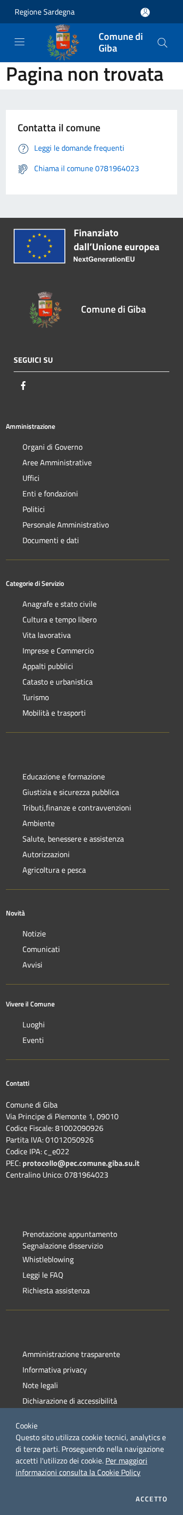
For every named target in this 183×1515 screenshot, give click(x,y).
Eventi (33, 1040)
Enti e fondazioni (50, 493)
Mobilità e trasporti (54, 713)
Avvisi (32, 964)
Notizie (34, 933)
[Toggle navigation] (19, 42)
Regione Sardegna (45, 12)
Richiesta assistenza (56, 1290)
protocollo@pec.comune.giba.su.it (81, 1163)
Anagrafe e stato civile (59, 604)
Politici (33, 509)
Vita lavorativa (46, 635)
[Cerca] (162, 43)
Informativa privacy (54, 1369)
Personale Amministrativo (65, 524)
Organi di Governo (52, 447)
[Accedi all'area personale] (145, 12)
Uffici (31, 478)
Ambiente (38, 823)
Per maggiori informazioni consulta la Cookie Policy (81, 1466)
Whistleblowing (48, 1259)
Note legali (40, 1385)
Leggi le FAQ (42, 1275)
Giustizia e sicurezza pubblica (70, 792)
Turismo (35, 697)
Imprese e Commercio (58, 650)
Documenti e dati (50, 540)
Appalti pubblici (47, 666)
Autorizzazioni (46, 854)
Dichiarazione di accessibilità (69, 1401)
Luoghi (33, 1024)
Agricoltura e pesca (54, 870)
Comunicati (41, 949)
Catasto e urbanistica (57, 681)
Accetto (151, 1499)
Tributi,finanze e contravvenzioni (76, 807)
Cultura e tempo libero (59, 619)
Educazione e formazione (63, 776)
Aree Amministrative (57, 462)
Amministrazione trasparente (71, 1354)
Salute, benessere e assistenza (73, 839)
